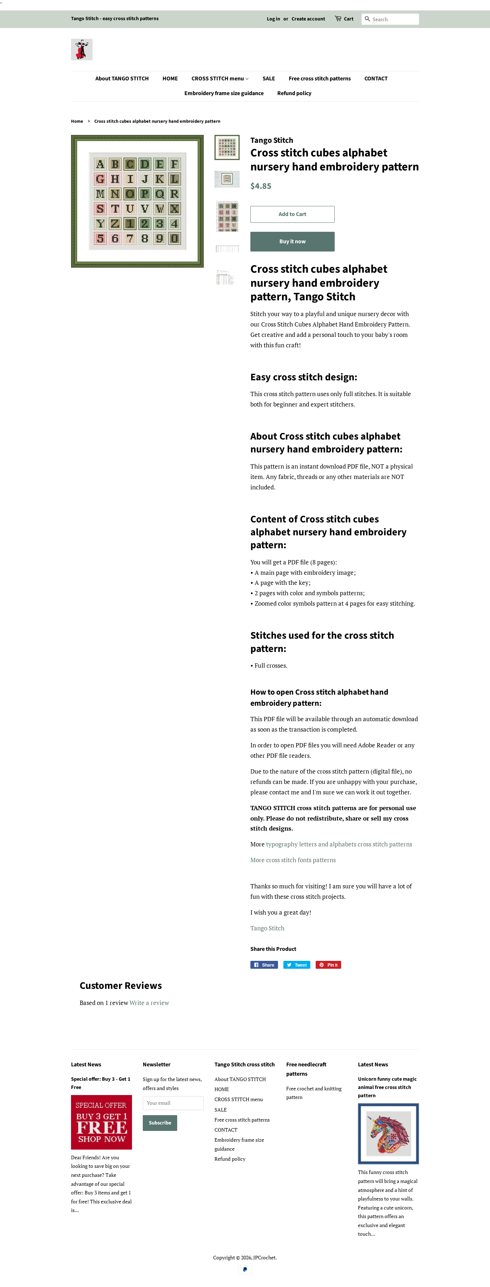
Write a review (149, 1003)
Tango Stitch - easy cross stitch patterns (115, 18)
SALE (269, 79)
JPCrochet (264, 1257)
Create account (308, 19)
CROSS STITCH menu (218, 79)
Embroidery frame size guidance (224, 93)
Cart (348, 19)
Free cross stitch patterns (320, 79)
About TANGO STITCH (122, 79)
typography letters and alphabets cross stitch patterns (339, 844)
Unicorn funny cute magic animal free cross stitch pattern (387, 1087)
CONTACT (376, 79)
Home (77, 121)
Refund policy (294, 93)
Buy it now (292, 241)
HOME (170, 79)
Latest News (86, 1064)
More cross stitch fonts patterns (293, 860)
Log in (273, 19)
